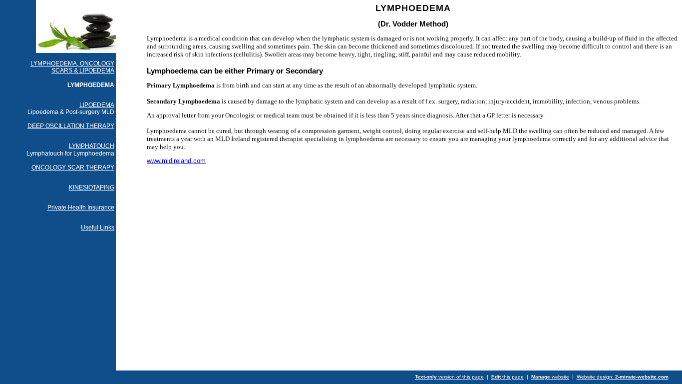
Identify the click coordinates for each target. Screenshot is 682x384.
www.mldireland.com (176, 160)
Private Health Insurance (80, 207)
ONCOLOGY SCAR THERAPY (72, 167)
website (550, 377)
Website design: (623, 377)
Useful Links (97, 227)
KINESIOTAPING (91, 187)
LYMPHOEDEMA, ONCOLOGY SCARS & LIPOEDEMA (72, 67)
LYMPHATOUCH (91, 146)
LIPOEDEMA (96, 105)
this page (507, 377)
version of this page (449, 377)
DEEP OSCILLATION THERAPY (70, 126)
